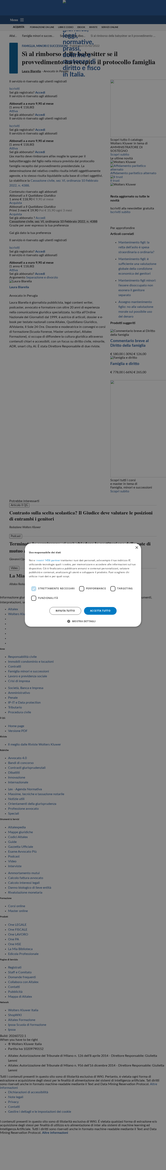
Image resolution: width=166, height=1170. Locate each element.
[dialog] (83, 585)
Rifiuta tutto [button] (65, 610)
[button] (83, 621)
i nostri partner (48, 560)
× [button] (136, 547)
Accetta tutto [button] (100, 610)
